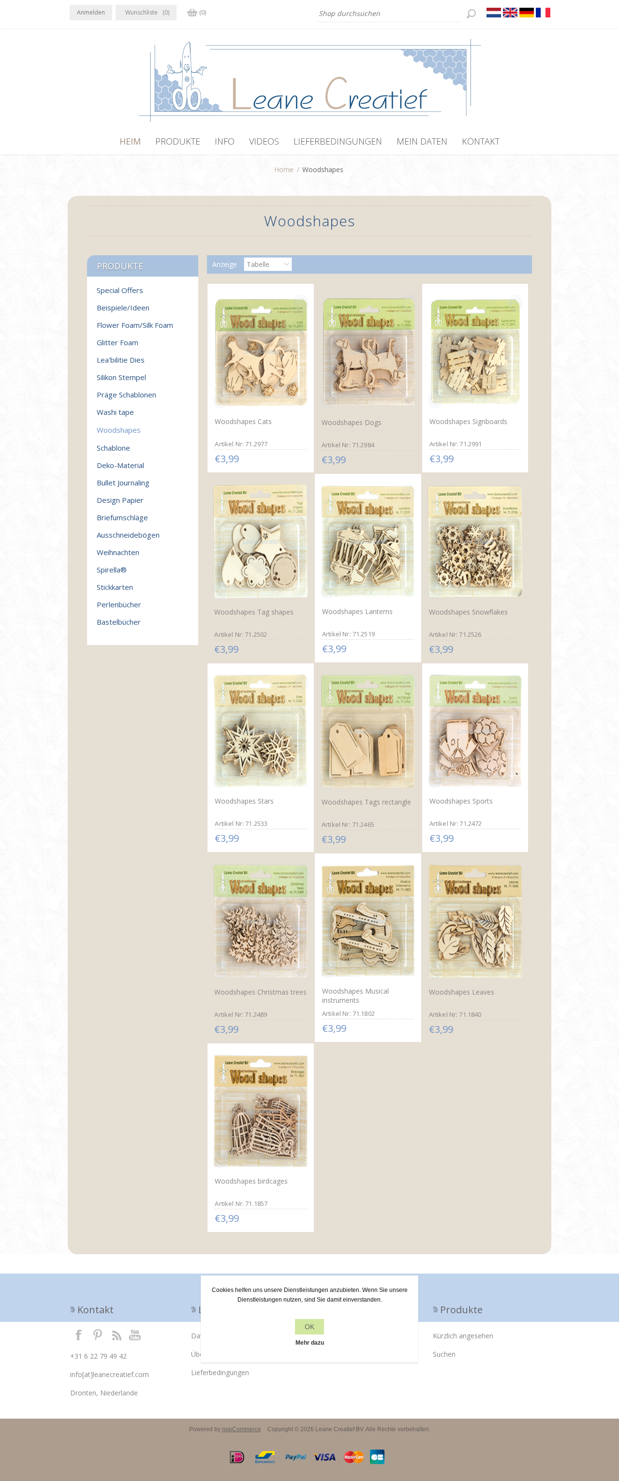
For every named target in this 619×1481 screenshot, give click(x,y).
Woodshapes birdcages (251, 1181)
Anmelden (91, 12)
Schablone (113, 448)
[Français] (543, 12)
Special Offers (120, 290)
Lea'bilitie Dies (121, 360)
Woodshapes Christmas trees (260, 992)
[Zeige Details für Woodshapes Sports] (475, 731)
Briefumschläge (122, 517)
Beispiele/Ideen (123, 307)
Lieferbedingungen (220, 1372)
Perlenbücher (119, 604)
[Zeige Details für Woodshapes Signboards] (475, 351)
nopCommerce (241, 1429)
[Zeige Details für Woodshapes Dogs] (368, 351)
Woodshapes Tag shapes (254, 611)
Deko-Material (120, 465)
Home (284, 169)
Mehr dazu (309, 1342)
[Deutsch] (526, 12)
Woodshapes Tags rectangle (366, 801)
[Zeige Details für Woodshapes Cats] (260, 351)
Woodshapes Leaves (461, 992)
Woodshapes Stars (244, 801)
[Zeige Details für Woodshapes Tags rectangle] (368, 731)
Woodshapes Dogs (352, 422)
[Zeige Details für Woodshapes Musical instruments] (368, 921)
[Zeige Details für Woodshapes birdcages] (260, 1111)
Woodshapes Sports (461, 801)
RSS (116, 1334)
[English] (510, 12)
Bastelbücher (119, 622)
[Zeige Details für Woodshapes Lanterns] (368, 541)
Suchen (444, 1354)
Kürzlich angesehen (463, 1335)
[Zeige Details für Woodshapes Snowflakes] (475, 541)
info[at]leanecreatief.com (109, 1374)
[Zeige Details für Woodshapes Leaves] (475, 921)
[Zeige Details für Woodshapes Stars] (260, 731)
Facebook (79, 1334)
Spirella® (112, 569)
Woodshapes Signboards (468, 421)
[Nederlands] (493, 12)
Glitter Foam (117, 342)
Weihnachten (118, 552)
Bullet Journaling (123, 482)
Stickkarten (115, 587)
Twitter (97, 1334)
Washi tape (115, 412)
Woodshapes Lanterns (357, 611)
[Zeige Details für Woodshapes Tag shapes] (261, 541)
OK (309, 1327)
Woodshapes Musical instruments (355, 995)
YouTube (135, 1334)
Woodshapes (119, 430)
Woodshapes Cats (243, 421)
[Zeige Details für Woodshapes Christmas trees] (261, 921)
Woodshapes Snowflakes (468, 611)
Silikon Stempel (121, 377)
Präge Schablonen (126, 394)
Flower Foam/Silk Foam (135, 325)
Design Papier (120, 500)
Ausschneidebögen (128, 535)
